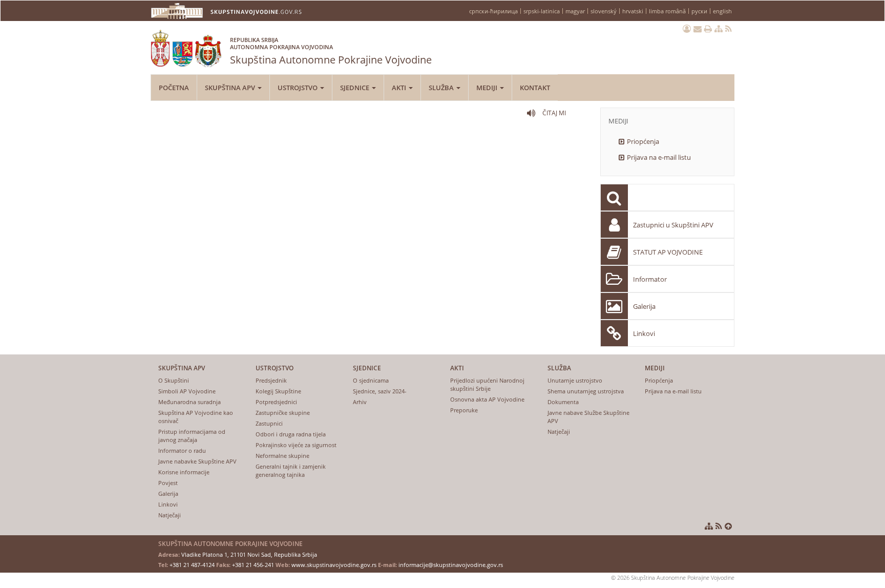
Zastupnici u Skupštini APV (673, 224)
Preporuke (464, 410)
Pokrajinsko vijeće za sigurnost (296, 445)
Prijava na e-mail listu (659, 157)
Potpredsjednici (276, 402)
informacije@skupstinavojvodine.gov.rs (450, 565)
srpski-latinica (541, 11)
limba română (667, 11)
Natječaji (169, 515)
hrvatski (632, 11)
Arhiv (360, 402)
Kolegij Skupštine (278, 391)
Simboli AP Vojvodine (187, 391)
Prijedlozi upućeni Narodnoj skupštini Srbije (487, 384)
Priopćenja (643, 141)
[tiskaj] (708, 29)
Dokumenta (563, 402)
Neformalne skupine (282, 455)
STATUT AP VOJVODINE (668, 252)
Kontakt (535, 87)
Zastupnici (269, 423)
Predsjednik (271, 380)
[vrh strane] (728, 526)
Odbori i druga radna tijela (291, 434)
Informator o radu (182, 450)
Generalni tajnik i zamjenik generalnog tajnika (291, 470)
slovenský (604, 11)
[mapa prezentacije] (718, 29)
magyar (575, 11)
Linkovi (644, 333)
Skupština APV (231, 87)
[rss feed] (728, 29)
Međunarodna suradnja (189, 402)
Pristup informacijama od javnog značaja (191, 436)
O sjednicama (371, 380)
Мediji (487, 87)
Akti (400, 87)
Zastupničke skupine (283, 412)
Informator (650, 279)
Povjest (168, 483)
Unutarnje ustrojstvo (574, 380)
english (722, 11)
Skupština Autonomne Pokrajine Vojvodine (331, 51)
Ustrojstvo (298, 87)
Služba (442, 87)
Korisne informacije (183, 472)
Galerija (644, 306)
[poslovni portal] (687, 29)
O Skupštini (173, 380)
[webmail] (697, 29)
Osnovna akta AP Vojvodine (487, 399)
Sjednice (355, 87)
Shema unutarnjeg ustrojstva (585, 391)
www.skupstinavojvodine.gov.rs (333, 565)
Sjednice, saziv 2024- (380, 391)
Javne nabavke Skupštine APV (197, 461)
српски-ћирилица (493, 11)
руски (699, 11)
